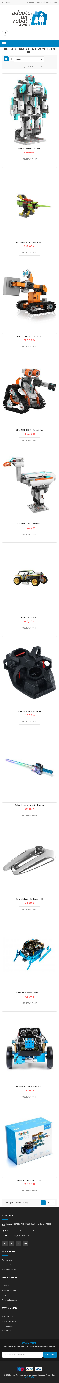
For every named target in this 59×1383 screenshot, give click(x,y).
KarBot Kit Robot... (29, 617)
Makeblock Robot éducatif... (29, 1086)
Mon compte (7, 1316)
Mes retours (7, 1331)
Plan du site (7, 1260)
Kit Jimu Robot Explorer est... (29, 242)
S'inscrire (50, 1354)
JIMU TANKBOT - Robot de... (29, 336)
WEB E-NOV (29, 1377)
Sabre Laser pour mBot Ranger (29, 805)
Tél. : (6, 1236)
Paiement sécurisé (9, 1300)
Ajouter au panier (29, 159)
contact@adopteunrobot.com (25, 1231)
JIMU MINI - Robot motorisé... (29, 523)
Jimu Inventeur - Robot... (29, 148)
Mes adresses (8, 1326)
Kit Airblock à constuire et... (29, 711)
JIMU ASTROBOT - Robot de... (29, 430)
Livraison (5, 1286)
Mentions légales (9, 1290)
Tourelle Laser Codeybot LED (29, 899)
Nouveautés (7, 1265)
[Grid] (6, 59)
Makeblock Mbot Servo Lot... (29, 992)
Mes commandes (9, 1321)
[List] (11, 59)
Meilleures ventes (9, 1270)
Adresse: (8, 1224)
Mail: (6, 1231)
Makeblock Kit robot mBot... (29, 1180)
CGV (4, 1295)
